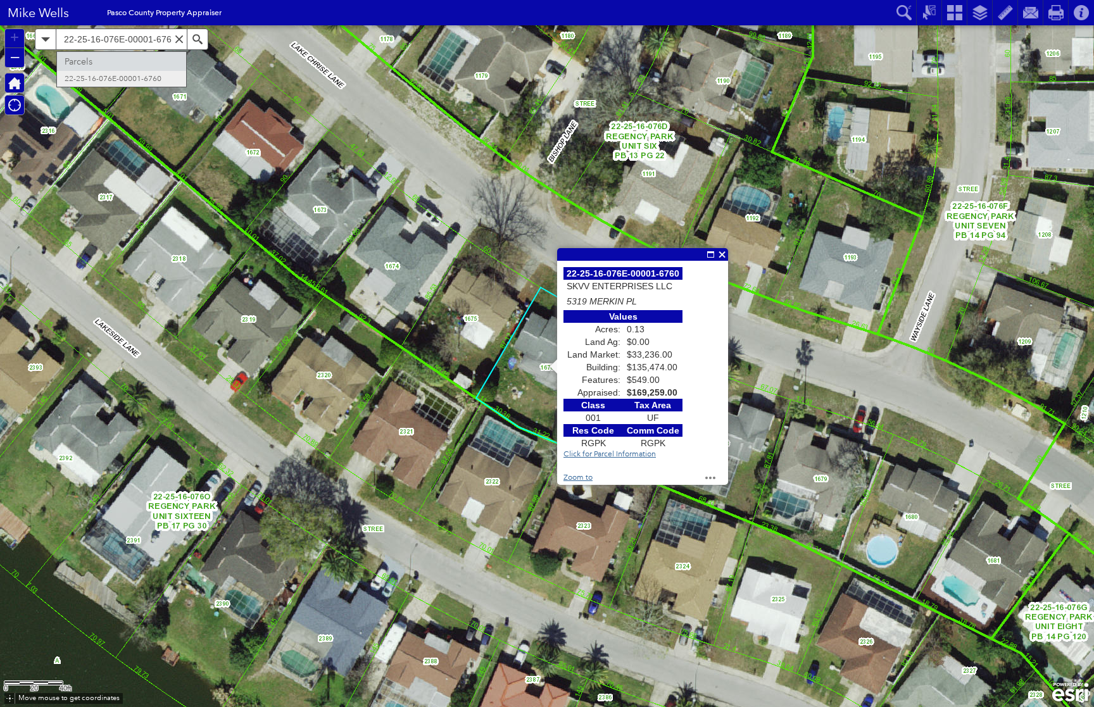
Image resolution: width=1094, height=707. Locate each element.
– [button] (15, 56)
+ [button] (14, 37)
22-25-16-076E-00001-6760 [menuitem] (113, 79)
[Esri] (1070, 692)
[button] (14, 83)
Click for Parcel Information (609, 454)
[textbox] (121, 39)
